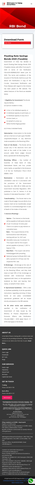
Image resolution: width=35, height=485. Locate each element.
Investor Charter (19, 482)
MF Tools (4, 357)
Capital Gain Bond (7, 377)
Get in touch (7, 397)
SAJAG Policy (28, 408)
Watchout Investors (21, 405)
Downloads (5, 355)
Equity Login (5, 367)
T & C (24, 480)
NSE (3, 404)
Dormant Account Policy (18, 408)
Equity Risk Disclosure (20, 409)
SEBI (9, 404)
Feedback (23, 405)
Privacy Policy (19, 480)
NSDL (12, 404)
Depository (5, 370)
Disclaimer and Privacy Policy (10, 407)
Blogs (3, 359)
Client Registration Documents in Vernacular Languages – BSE (17, 402)
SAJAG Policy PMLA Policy (8, 409)
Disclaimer (27, 478)
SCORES (10, 424)
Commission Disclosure (9, 480)
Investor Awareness (22, 404)
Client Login (5, 352)
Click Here (8, 43)
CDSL (16, 404)
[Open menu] (31, 3)
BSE (6, 404)
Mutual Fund (5, 372)
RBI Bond (4, 374)
